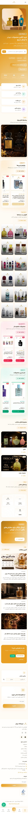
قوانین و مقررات (24, 753)
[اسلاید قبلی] (3, 140)
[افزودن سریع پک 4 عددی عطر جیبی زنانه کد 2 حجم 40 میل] (8, 360)
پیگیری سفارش (24, 757)
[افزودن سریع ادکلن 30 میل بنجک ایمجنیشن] (18, 411)
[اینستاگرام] (25, 732)
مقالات (25, 746)
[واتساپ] (22, 732)
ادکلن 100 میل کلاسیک (22, 60)
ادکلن (25, 58)
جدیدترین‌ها (22, 69)
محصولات (25, 744)
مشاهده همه (21, 171)
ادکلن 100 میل (12, 58)
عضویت (14, 706)
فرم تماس (21, 659)
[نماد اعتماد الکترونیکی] (23, 792)
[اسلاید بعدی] (24, 140)
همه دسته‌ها (23, 220)
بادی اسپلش (19, 58)
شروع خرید (20, 539)
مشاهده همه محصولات (17, 65)
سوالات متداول (24, 749)
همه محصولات (22, 428)
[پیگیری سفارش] (3, 679)
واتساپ (12, 656)
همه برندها (23, 490)
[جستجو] (4, 51)
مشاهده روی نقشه (23, 772)
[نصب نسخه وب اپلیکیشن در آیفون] (21, 737)
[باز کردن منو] (23, 2)
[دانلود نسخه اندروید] (25, 737)
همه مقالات (6, 549)
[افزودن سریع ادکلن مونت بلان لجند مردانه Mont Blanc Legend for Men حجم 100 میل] (20, 360)
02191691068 (20, 656)
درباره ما (25, 751)
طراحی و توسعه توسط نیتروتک (14, 803)
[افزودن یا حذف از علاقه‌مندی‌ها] (13, 177)
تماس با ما (25, 755)
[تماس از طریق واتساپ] (4, 805)
